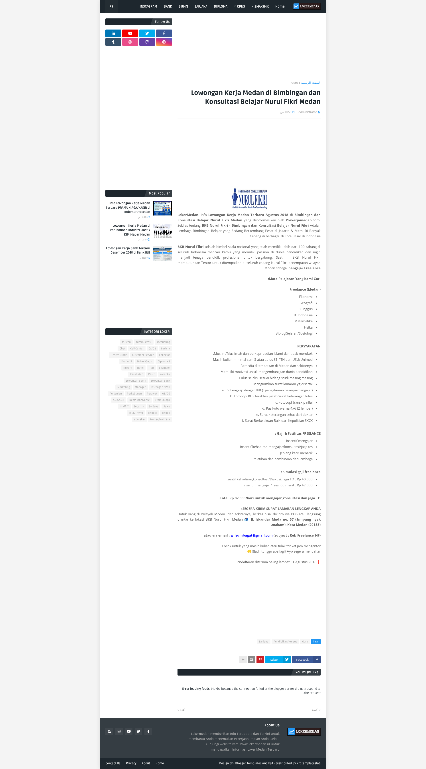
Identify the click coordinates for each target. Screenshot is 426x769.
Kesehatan (136, 374)
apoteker (139, 419)
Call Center (137, 348)
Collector (164, 355)
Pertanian (116, 393)
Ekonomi (126, 361)
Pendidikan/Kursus (285, 641)
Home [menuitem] (280, 6)
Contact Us (112, 763)
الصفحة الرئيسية (311, 83)
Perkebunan (134, 393)
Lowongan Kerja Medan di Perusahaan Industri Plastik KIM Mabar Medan (130, 230)
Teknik (166, 413)
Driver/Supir (144, 361)
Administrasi (144, 342)
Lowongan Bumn (136, 381)
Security (139, 406)
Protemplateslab (309, 763)
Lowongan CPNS (160, 387)
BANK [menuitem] (168, 6)
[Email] (251, 659)
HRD (151, 368)
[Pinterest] (260, 659)
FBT (270, 763)
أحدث (315, 710)
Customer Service (143, 355)
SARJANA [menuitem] (201, 6)
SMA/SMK (118, 400)
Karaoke (165, 374)
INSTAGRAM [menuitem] (148, 6)
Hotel (140, 368)
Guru (294, 83)
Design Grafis (119, 355)
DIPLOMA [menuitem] (220, 6)
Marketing (123, 387)
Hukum (127, 368)
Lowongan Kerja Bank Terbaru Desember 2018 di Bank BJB (128, 250)
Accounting (163, 342)
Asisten (126, 342)
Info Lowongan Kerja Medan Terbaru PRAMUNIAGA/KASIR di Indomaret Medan (128, 207)
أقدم (182, 710)
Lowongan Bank (160, 381)
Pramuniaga (162, 400)
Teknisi (152, 413)
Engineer (164, 368)
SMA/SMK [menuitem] (261, 6)
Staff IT (124, 406)
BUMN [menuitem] (183, 6)
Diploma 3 (164, 361)
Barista (165, 348)
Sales (167, 406)
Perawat (152, 393)
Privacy (131, 763)
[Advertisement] (249, 49)
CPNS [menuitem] (241, 6)
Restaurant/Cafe (139, 400)
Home (160, 763)
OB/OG (166, 393)
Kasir (151, 374)
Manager (140, 387)
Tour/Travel (136, 413)
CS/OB (152, 348)
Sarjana (263, 641)
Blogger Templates (248, 763)
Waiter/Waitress (160, 419)
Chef (122, 348)
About (146, 763)
